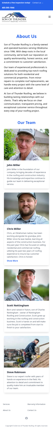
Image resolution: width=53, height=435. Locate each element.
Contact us (22, 2)
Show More (12, 260)
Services (6, 404)
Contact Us (31, 410)
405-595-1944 (8, 7)
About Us (6, 410)
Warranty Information (36, 404)
